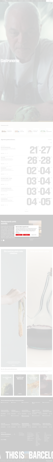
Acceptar (19, 234)
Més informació (18, 232)
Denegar (26, 234)
